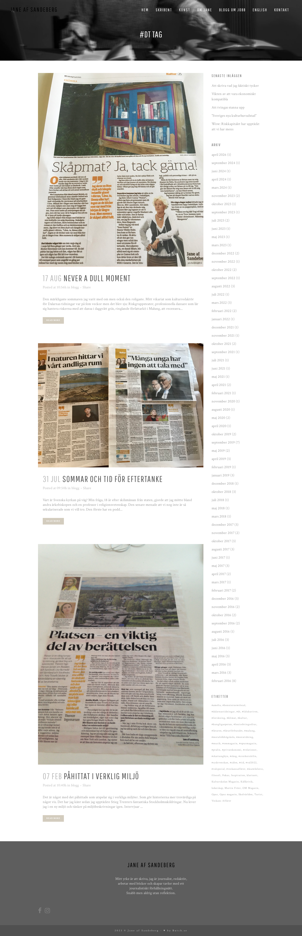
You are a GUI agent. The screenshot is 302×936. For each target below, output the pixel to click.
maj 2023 (218, 237)
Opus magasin (228, 794)
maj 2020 (218, 417)
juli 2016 (218, 639)
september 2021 (223, 352)
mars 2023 (219, 245)
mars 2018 (219, 516)
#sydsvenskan (220, 762)
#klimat (231, 718)
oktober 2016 (221, 615)
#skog (233, 756)
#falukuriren (250, 711)
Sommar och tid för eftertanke (112, 479)
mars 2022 (219, 302)
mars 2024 (219, 187)
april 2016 (219, 664)
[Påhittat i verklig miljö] (120, 654)
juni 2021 (218, 368)
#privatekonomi (231, 750)
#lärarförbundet (233, 731)
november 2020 (223, 401)
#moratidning (244, 737)
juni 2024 (219, 171)
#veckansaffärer (236, 769)
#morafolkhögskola (223, 737)
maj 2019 (218, 450)
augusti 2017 (220, 549)
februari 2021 (221, 393)
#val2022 (251, 762)
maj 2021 (218, 376)
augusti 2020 (221, 409)
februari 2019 (221, 467)
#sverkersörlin (247, 756)
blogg (75, 287)
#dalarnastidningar (223, 711)
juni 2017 (218, 557)
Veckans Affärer (221, 801)
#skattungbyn (220, 756)
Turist (258, 794)
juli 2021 (218, 360)
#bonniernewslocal (233, 705)
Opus (215, 794)
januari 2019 (220, 475)
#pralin (216, 750)
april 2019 (219, 458)
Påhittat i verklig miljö (101, 776)
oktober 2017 (221, 541)
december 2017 (223, 524)
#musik (216, 743)
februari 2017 (221, 590)
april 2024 (219, 179)
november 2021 (223, 335)
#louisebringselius (245, 724)
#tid (241, 762)
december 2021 (223, 327)
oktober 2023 (221, 204)
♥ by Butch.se (175, 930)
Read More (53, 320)
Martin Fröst (233, 788)
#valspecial (218, 769)
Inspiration (238, 775)
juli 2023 (218, 220)
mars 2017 (219, 582)
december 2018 (223, 483)
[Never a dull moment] (120, 170)
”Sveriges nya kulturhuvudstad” (234, 115)
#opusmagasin (247, 743)
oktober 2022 (222, 269)
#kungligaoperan (222, 724)
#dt (238, 711)
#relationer (250, 750)
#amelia (216, 705)
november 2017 (223, 532)
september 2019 (223, 442)
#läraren (217, 731)
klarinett (252, 775)
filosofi (216, 775)
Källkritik (247, 781)
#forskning (218, 718)
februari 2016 (221, 680)
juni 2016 (218, 648)
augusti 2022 (221, 286)
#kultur (242, 718)
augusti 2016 (221, 631)
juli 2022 (218, 294)
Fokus (225, 775)
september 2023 (223, 212)
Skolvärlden (246, 794)
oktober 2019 (221, 434)
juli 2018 (218, 500)
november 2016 (223, 606)
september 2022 (223, 278)
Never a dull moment (97, 278)
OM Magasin (250, 788)
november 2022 (223, 261)
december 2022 (223, 253)
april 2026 (219, 154)
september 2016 (223, 623)
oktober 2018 (221, 491)
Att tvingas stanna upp (228, 107)
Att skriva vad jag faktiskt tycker (235, 85)
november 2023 (223, 195)
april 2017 (219, 574)
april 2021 (219, 384)
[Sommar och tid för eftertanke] (120, 405)
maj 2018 (218, 508)
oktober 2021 (221, 343)
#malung (249, 731)
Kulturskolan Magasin (225, 781)
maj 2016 (218, 656)
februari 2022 (222, 311)
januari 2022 (221, 319)
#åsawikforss (255, 769)
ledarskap (217, 788)
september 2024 (223, 163)
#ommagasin (229, 743)
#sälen (233, 762)
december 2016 (223, 598)
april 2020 (219, 426)
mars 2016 (219, 672)
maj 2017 (218, 565)
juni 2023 (219, 228)
